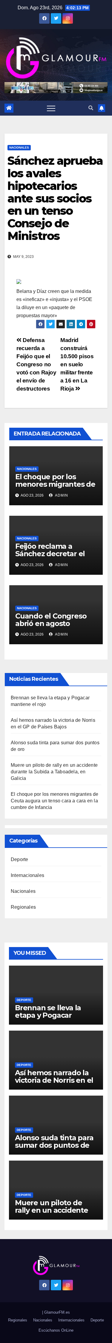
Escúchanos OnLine (56, 1330)
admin (61, 495)
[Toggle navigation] (51, 108)
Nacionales (19, 147)
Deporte (19, 859)
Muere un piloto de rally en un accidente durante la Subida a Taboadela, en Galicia (54, 772)
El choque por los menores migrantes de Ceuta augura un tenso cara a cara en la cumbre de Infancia (55, 801)
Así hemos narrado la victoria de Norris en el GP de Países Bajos (54, 1080)
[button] (90, 108)
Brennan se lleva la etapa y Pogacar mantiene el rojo (48, 1015)
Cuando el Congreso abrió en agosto (50, 620)
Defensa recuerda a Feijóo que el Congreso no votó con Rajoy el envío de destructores (36, 364)
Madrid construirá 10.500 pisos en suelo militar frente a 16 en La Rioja (76, 364)
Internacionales (27, 875)
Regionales (23, 907)
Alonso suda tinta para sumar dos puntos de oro (54, 1145)
